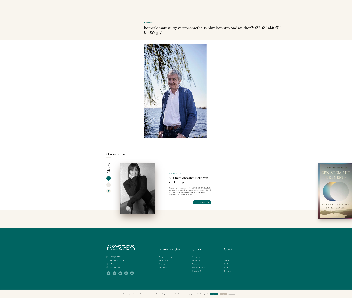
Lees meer (232, 294)
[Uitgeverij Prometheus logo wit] (120, 247)
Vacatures (195, 264)
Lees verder (202, 202)
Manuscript (196, 260)
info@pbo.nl (114, 264)
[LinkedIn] (114, 273)
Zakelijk (226, 260)
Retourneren (163, 260)
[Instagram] (126, 273)
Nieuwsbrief (196, 271)
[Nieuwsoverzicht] (108, 191)
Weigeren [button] (223, 294)
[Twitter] (132, 273)
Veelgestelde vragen (166, 257)
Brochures (227, 271)
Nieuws (226, 257)
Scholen (226, 264)
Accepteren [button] (214, 294)
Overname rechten (198, 267)
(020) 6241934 (115, 267)
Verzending (163, 267)
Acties (226, 267)
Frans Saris (150, 23)
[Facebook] (108, 273)
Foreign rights (197, 257)
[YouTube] (120, 273)
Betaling (162, 264)
